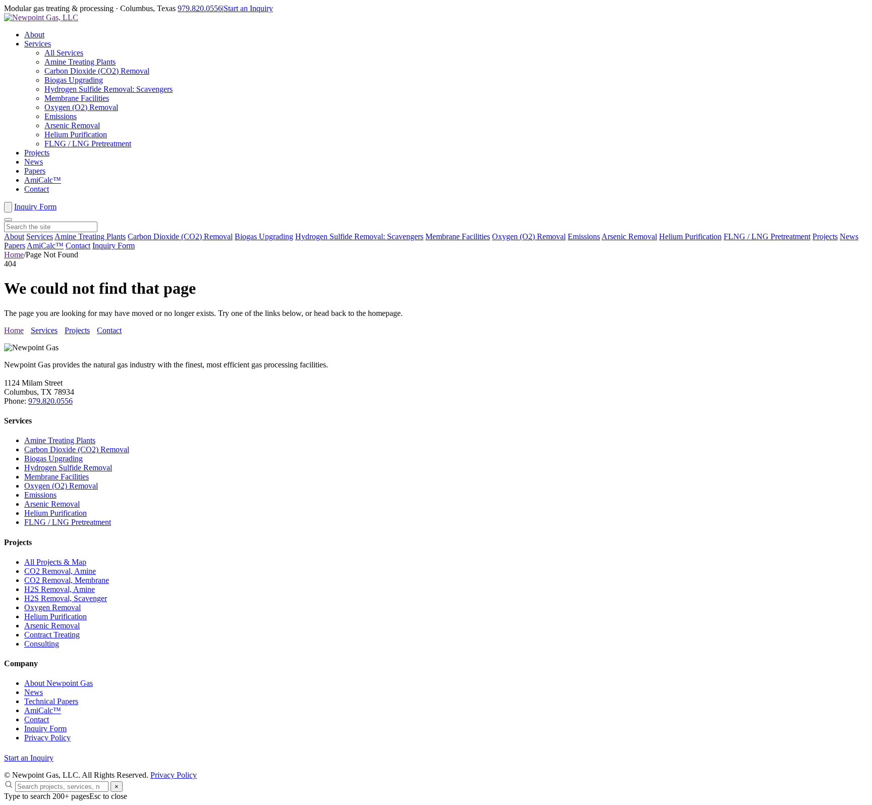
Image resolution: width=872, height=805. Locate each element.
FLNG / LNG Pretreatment (87, 143)
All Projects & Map (55, 562)
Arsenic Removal (72, 125)
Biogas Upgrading (73, 80)
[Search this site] (8, 207)
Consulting (41, 643)
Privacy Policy (47, 737)
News (33, 161)
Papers (34, 171)
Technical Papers (51, 701)
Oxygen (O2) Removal (81, 107)
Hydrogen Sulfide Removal (68, 467)
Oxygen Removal (52, 607)
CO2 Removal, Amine (60, 571)
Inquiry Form (35, 206)
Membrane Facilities (76, 98)
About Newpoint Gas (58, 683)
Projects (36, 152)
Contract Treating (52, 634)
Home (14, 254)
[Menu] (8, 219)
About (34, 34)
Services (37, 43)
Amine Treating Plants (80, 62)
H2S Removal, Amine (59, 589)
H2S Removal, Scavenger (65, 598)
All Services (63, 52)
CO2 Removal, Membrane (66, 580)
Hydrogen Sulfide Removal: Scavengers (108, 89)
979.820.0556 (200, 8)
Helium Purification (75, 134)
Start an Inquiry (248, 8)
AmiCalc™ (42, 180)
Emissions (60, 116)
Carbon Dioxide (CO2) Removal (96, 71)
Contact (36, 189)
